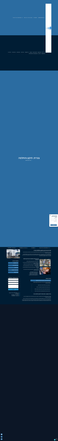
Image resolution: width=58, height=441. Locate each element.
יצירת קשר (39, 53)
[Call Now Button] (2, 437)
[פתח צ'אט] (54, 440)
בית (32, 160)
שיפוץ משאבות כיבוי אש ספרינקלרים (33, 53)
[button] (2, 439)
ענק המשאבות (43, 53)
